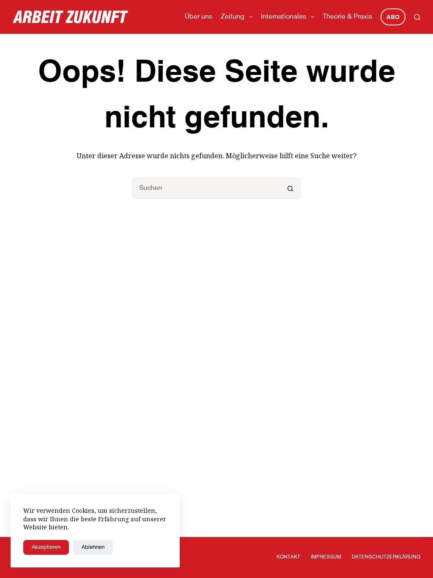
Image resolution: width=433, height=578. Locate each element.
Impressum (326, 557)
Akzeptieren (46, 547)
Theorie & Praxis (347, 17)
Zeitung (232, 17)
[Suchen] (417, 17)
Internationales (283, 17)
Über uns (198, 17)
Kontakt (288, 557)
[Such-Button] (290, 188)
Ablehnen (93, 547)
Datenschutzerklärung (386, 557)
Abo (393, 17)
